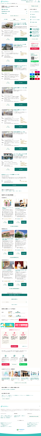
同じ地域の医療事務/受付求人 (14, 257)
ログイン (35, 1)
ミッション (4, 416)
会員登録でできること (24, 346)
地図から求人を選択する (14, 304)
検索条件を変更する (14, 299)
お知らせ (5, 417)
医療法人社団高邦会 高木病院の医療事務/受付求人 (20, 239)
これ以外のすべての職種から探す (5, 398)
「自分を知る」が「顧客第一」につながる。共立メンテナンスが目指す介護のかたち (25, 378)
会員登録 (39, 1)
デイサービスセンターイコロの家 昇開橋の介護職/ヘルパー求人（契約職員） (20, 24)
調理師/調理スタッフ (29, 395)
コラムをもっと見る (35, 38)
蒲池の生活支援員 (4, 389)
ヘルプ (1, 416)
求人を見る (21, 39)
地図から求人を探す (35, 6)
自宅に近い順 (23, 19)
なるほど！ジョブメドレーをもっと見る (20, 382)
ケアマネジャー (23, 395)
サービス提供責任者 (16, 395)
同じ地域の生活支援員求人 (14, 226)
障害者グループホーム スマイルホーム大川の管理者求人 (7, 208)
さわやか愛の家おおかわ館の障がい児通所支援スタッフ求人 (21, 270)
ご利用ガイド (27, 0)
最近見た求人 (28, 1)
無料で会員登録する (23, 319)
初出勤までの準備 (34, 22)
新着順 (14, 19)
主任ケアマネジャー (5, 396)
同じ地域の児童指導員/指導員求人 (14, 288)
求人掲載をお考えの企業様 (17, 415)
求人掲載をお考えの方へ (31, 0)
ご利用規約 (5, 415)
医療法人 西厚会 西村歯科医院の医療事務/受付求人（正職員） (7, 239)
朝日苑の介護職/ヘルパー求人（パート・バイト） (20, 110)
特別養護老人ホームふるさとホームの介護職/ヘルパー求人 (20, 66)
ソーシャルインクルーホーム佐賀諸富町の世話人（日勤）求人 (21, 208)
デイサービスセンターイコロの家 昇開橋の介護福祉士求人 (20, 45)
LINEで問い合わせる (35, 61)
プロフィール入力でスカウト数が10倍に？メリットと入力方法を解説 (15, 378)
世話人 (10, 396)
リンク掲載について (23, 415)
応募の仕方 (33, 14)
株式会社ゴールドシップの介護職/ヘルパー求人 (10, 174)
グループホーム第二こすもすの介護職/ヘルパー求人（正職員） (20, 154)
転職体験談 (2, 417)
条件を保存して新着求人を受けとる (14, 15)
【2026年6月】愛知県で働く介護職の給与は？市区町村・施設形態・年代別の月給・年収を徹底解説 (34, 378)
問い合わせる (14, 364)
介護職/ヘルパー (4, 395)
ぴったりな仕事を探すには (35, 11)
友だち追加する (23, 364)
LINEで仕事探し (22, 0)
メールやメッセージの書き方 (36, 19)
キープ (32, 1)
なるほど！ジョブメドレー (9, 416)
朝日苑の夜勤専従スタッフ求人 (19, 131)
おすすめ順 (5, 19)
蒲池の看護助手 (8, 389)
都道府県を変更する (7, 7)
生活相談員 (10, 395)
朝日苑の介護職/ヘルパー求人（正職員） (20, 88)
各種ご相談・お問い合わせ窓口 (33, 416)
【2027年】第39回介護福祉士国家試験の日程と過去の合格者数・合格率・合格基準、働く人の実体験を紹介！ (6, 378)
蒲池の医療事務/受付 (12, 389)
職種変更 (25, 0)
